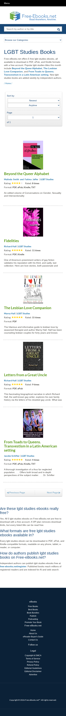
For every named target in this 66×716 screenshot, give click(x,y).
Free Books (33, 606)
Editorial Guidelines (33, 668)
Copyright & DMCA (33, 655)
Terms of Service (33, 659)
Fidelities (11, 240)
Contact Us (33, 640)
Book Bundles (33, 613)
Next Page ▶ (53, 492)
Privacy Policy (33, 662)
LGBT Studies (47, 179)
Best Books (33, 609)
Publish (33, 616)
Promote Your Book (33, 622)
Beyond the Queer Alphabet (27, 68)
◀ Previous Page (16, 492)
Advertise (33, 674)
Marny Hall (9, 313)
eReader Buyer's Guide (33, 637)
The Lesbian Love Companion (27, 308)
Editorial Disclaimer (33, 671)
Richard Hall (10, 246)
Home (8, 83)
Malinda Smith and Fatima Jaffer (21, 179)
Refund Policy (33, 665)
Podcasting (33, 619)
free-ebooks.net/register (13, 566)
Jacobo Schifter (12, 455)
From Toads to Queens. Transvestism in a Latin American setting (30, 446)
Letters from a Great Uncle (25, 375)
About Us (33, 633)
